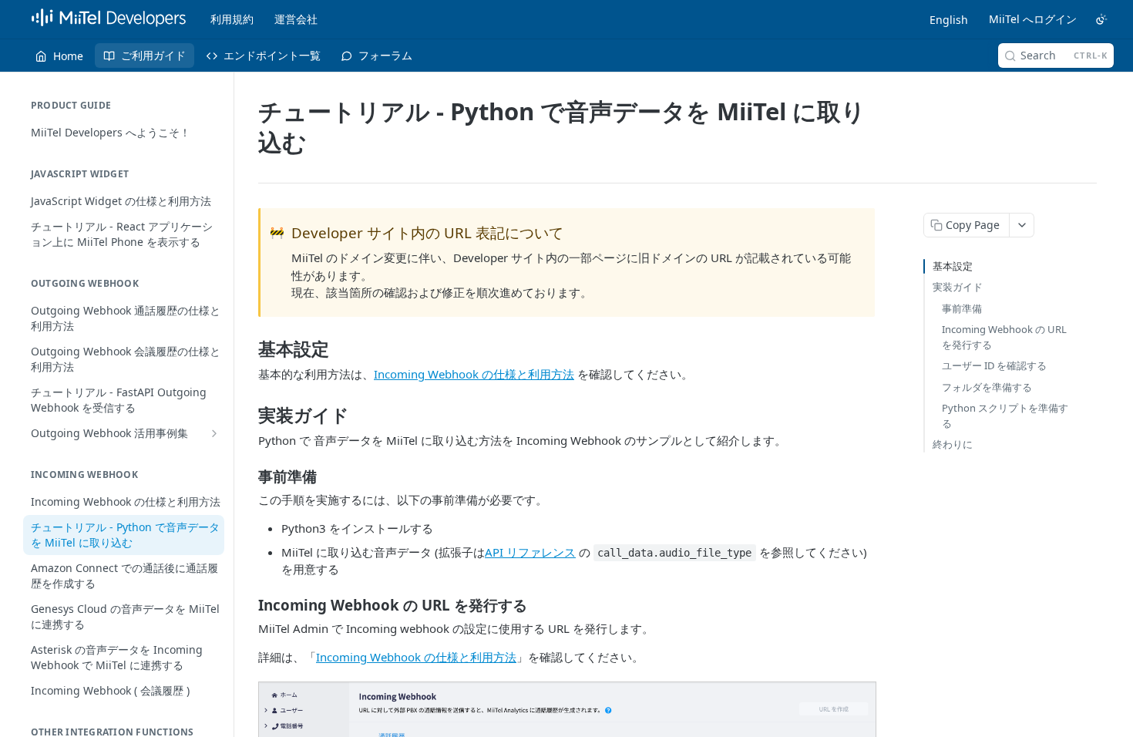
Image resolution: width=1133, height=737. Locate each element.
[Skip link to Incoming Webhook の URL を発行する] (247, 604)
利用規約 (232, 19)
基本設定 (953, 266)
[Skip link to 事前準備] (247, 475)
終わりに (953, 444)
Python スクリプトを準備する (1005, 415)
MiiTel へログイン (1033, 19)
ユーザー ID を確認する (994, 365)
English (949, 19)
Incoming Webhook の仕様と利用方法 (474, 374)
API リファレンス (530, 552)
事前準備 (962, 308)
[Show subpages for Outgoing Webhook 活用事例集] (214, 433)
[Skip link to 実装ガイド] (247, 415)
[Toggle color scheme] (1101, 19)
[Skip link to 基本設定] (247, 349)
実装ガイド (958, 287)
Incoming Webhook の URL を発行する (1004, 337)
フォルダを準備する (987, 387)
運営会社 (296, 19)
